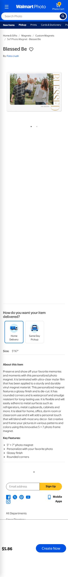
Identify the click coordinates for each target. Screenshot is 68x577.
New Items (9, 25)
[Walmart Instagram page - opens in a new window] (8, 501)
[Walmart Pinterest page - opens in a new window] (21, 496)
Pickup (22, 24)
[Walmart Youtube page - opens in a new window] (28, 496)
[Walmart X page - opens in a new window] (15, 496)
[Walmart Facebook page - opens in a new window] (8, 496)
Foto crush (13, 56)
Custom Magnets (44, 35)
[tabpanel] (34, 92)
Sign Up (51, 486)
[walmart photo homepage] (31, 7)
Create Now (51, 548)
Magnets (26, 35)
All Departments (16, 513)
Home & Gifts (10, 35)
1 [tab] (30, 126)
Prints (33, 24)
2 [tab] (36, 126)
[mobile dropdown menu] (6, 7)
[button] (31, 49)
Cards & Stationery (51, 24)
